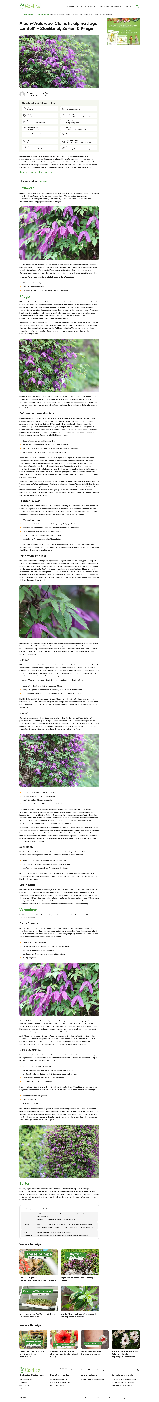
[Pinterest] (138, 1369)
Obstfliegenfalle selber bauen (124, 1379)
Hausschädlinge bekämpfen (123, 1385)
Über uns (128, 6)
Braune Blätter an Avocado (61, 1385)
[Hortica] (30, 6)
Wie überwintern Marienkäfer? (93, 1379)
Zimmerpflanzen (25, 1379)
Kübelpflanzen (25, 1385)
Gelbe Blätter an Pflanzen (60, 1382)
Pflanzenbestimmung (109, 6)
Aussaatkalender (88, 6)
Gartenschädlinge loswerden (123, 1382)
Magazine (88, 1398)
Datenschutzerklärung (117, 1398)
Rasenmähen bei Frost (59, 1379)
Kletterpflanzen (43, 14)
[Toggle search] (137, 6)
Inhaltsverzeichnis (33, 181)
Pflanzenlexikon (29, 14)
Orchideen (23, 1382)
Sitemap (100, 1398)
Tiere (21, 1389)
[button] (77, 6)
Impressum (134, 1398)
